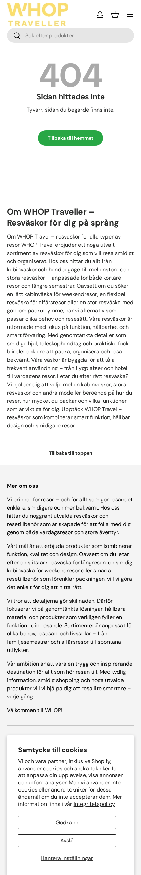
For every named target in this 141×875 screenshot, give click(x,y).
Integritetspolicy (94, 804)
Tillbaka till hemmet (70, 138)
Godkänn (67, 822)
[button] (115, 14)
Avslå (67, 840)
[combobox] (70, 35)
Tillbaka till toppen (70, 453)
